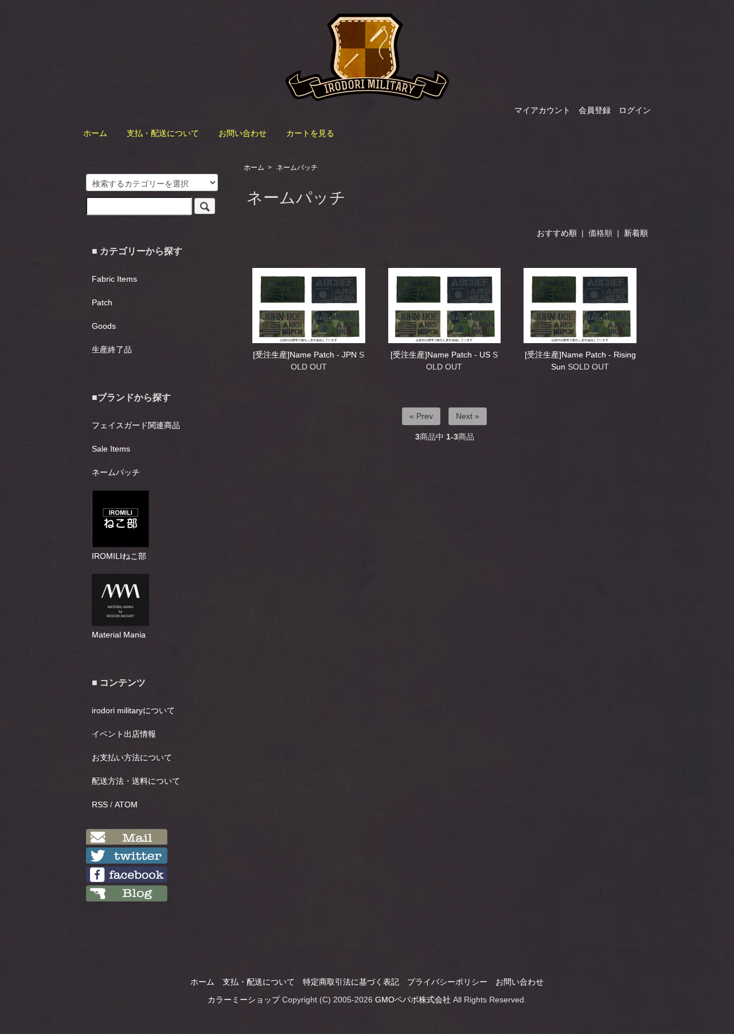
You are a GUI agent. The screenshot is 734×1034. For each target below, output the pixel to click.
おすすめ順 (557, 233)
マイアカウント (542, 110)
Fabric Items (114, 278)
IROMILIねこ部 (119, 556)
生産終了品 (112, 349)
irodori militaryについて (133, 710)
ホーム (95, 133)
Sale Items (111, 448)
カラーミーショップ (244, 999)
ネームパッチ (297, 168)
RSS (100, 804)
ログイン (635, 110)
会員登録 (595, 110)
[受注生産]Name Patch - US (440, 354)
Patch (102, 302)
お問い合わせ (242, 133)
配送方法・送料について (136, 781)
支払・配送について (163, 133)
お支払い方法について (132, 757)
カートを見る (310, 133)
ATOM (126, 804)
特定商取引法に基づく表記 (351, 981)
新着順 (636, 233)
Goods (104, 326)
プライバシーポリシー (447, 981)
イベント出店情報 (124, 733)
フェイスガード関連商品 (136, 425)
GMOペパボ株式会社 (413, 999)
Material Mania (119, 634)
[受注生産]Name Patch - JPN (305, 354)
